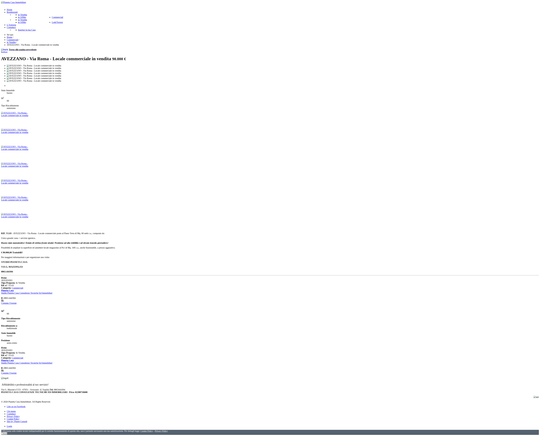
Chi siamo (11, 411)
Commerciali (17, 288)
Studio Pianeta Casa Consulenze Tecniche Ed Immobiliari (26, 293)
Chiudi (4, 433)
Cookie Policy (13, 419)
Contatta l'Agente (9, 303)
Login (9, 426)
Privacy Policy (13, 416)
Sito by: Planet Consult (17, 421)
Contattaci (11, 414)
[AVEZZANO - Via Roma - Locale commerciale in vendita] (15, 115)
